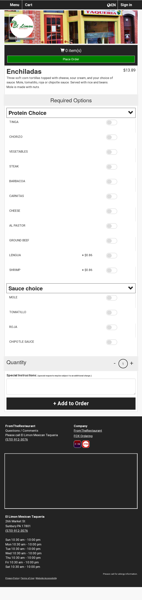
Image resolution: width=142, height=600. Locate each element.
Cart (28, 5)
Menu (14, 5)
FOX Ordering (83, 436)
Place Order (71, 59)
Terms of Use (27, 578)
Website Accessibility (46, 578)
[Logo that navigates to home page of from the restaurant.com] (77, 444)
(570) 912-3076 (16, 439)
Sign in (126, 5)
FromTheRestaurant (88, 430)
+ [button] (131, 363)
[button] (119, 122)
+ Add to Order (71, 403)
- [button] (115, 363)
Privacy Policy (12, 578)
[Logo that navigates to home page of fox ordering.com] (85, 444)
